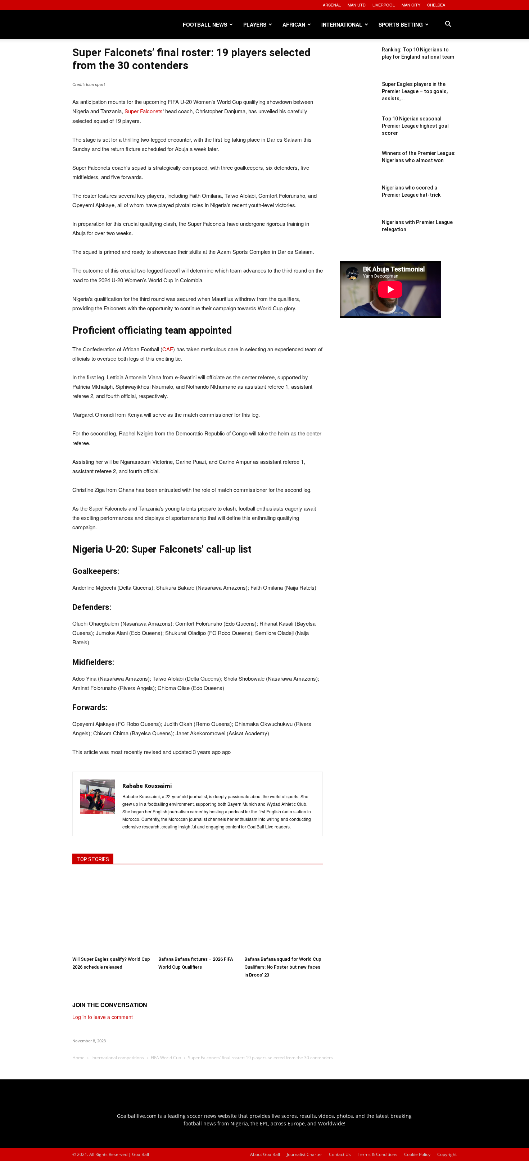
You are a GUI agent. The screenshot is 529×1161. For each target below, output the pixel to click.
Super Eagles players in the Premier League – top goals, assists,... (415, 91)
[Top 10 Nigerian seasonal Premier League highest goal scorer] (358, 133)
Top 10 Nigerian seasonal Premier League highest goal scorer (415, 126)
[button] (448, 25)
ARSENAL (332, 5)
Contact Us (340, 1154)
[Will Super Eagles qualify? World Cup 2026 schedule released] (111, 913)
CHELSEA (436, 5)
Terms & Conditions (377, 1154)
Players (254, 24)
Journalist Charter (304, 1154)
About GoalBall (265, 1154)
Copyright (447, 1154)
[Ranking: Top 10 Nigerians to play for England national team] (358, 64)
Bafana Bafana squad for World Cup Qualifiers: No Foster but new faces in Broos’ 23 (282, 967)
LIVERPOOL (383, 5)
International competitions (117, 1058)
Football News (205, 24)
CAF (167, 349)
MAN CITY (411, 5)
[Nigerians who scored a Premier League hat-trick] (358, 202)
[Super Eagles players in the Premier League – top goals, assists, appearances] (358, 98)
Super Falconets (144, 111)
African (293, 24)
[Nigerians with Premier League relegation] (358, 237)
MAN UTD (357, 5)
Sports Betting (401, 24)
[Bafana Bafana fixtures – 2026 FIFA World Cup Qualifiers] (197, 913)
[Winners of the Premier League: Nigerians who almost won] (358, 168)
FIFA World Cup (166, 1058)
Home (78, 1058)
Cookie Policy (417, 1154)
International (341, 24)
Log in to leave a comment (102, 1016)
